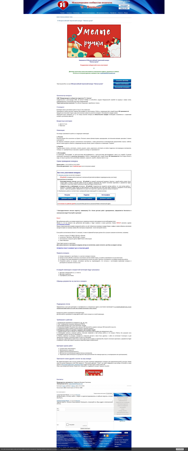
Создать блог (103, 446)
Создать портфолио (104, 443)
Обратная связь (87, 436)
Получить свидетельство (105, 441)
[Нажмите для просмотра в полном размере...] (82, 300)
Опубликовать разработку (106, 438)
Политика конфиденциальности (62, 445)
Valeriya (73, 385)
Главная (62, 12)
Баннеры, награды (87, 441)
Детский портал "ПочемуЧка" (122, 439)
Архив (71, 16)
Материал (78, 394)
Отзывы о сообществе (88, 438)
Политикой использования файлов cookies (70, 449)
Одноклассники (79, 364)
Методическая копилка (103, 12)
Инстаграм (65, 364)
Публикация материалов (88, 12)
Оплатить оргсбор (63, 175)
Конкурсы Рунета (119, 437)
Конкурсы (69, 12)
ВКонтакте (71, 364)
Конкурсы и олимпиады (64, 16)
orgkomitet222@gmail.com (107, 73)
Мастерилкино (118, 444)
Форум (126, 12)
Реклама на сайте (87, 445)
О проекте (85, 434)
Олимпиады (76, 12)
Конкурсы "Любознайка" (120, 442)
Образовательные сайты (89, 443)
